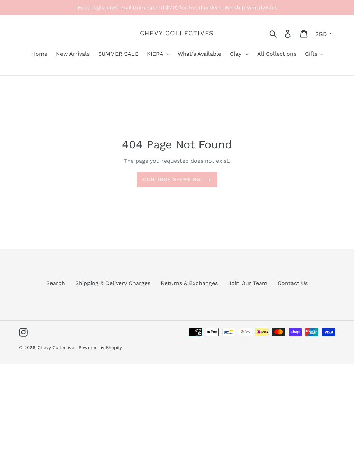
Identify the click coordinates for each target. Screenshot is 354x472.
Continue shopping (172, 179)
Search (55, 283)
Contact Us (293, 283)
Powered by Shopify (100, 347)
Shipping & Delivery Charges (112, 283)
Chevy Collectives (177, 33)
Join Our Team (247, 283)
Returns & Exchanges (189, 283)
